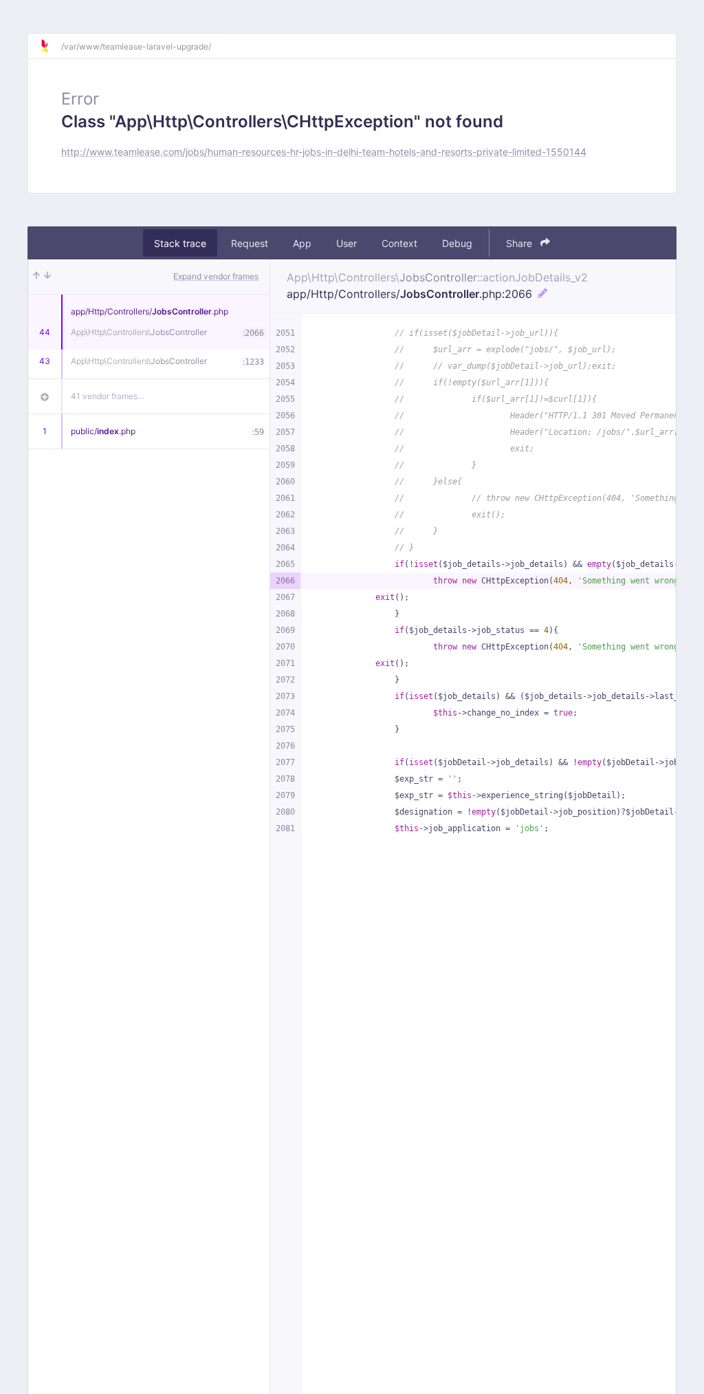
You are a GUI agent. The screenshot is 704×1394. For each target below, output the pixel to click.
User (346, 243)
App (302, 243)
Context (399, 243)
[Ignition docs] (50, 46)
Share (520, 243)
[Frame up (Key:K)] (36, 276)
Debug (457, 243)
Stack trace (180, 243)
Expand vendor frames (215, 276)
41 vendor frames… (107, 396)
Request (249, 243)
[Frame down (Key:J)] (47, 276)
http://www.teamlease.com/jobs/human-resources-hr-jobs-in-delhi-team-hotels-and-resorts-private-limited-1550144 (323, 152)
